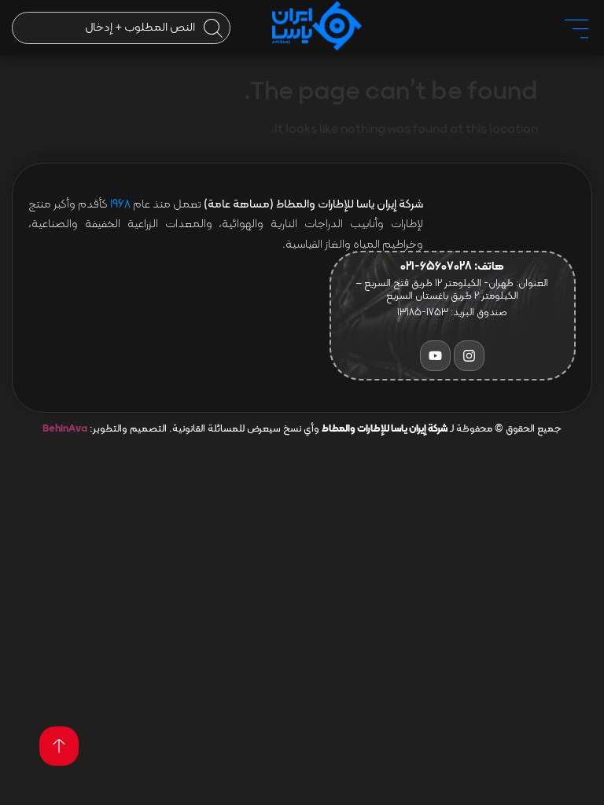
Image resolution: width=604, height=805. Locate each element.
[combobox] (121, 28)
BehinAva (64, 429)
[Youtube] (435, 355)
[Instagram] (469, 355)
